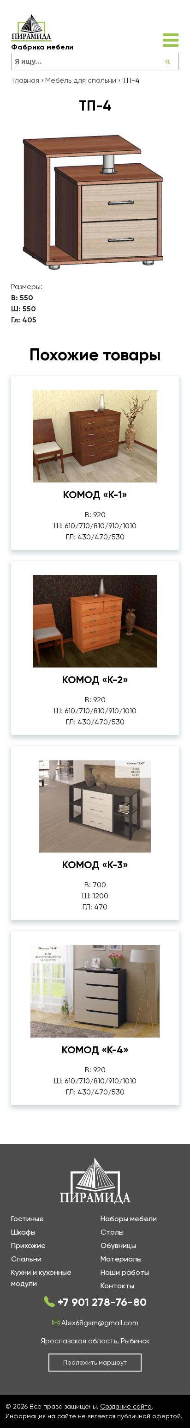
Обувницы (118, 1245)
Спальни (26, 1259)
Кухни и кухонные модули (41, 1278)
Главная (25, 80)
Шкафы (23, 1232)
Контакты (117, 1285)
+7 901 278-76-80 (101, 1302)
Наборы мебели (129, 1218)
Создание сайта (126, 1406)
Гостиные (27, 1218)
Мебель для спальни (80, 80)
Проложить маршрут (95, 1362)
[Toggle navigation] (170, 40)
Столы (112, 1232)
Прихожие (28, 1245)
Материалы (121, 1259)
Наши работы (125, 1272)
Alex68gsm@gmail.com (99, 1322)
